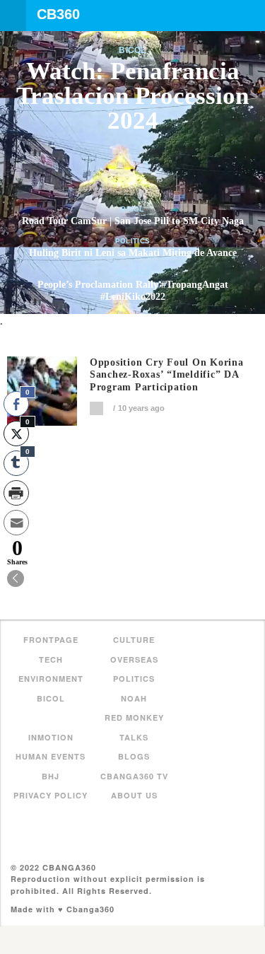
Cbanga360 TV (134, 776)
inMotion (50, 737)
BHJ (50, 776)
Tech (51, 659)
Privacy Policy (50, 795)
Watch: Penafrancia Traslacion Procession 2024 (132, 95)
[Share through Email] (16, 522)
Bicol (132, 50)
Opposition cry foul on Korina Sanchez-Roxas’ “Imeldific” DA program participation (167, 375)
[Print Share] (16, 493)
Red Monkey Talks (134, 727)
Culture (134, 639)
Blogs (134, 756)
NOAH (134, 698)
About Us (134, 795)
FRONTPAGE (50, 639)
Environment (50, 678)
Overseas (134, 659)
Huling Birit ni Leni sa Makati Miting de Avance (133, 253)
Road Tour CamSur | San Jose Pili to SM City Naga (133, 221)
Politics (132, 241)
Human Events (51, 756)
